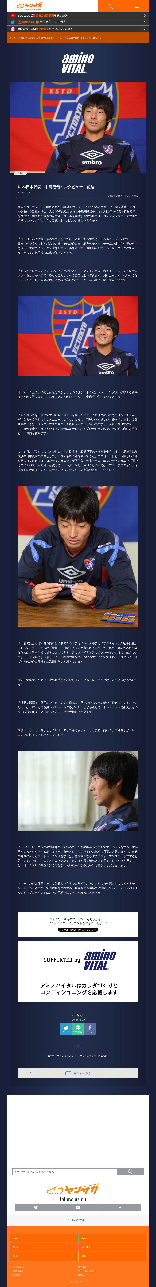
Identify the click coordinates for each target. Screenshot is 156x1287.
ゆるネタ (86, 1247)
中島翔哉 (102, 1055)
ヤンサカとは (18, 1267)
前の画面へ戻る (82, 1073)
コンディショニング (85, 1055)
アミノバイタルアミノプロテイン (96, 643)
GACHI (85, 1238)
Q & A (16, 1256)
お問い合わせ (18, 1271)
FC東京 (50, 1055)
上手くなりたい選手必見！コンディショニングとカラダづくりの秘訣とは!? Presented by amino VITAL (46, 37)
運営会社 (82, 1275)
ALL (15, 1238)
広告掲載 (82, 1267)
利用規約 (16, 1275)
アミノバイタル (65, 1055)
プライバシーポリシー (87, 1271)
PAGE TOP (78, 1220)
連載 (22, 37)
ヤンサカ (13, 37)
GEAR (16, 1247)
